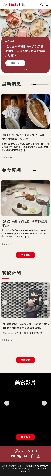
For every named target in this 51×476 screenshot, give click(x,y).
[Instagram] (38, 456)
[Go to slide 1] (24, 69)
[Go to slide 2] (34, 84)
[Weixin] (19, 456)
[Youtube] (13, 456)
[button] (41, 4)
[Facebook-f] (32, 456)
